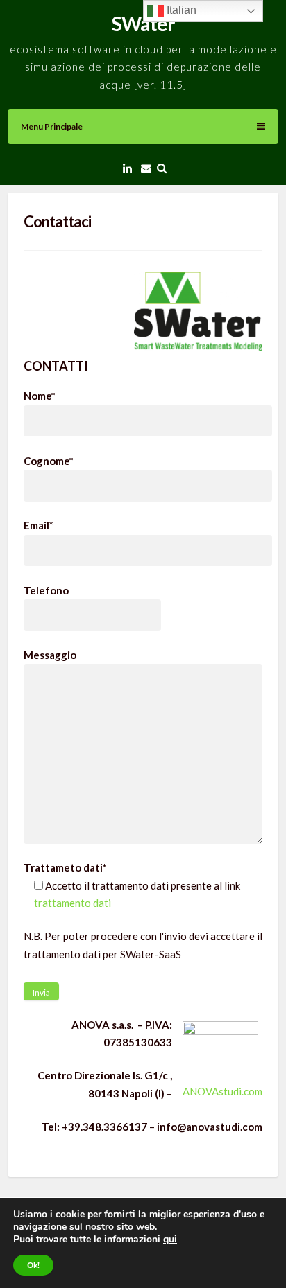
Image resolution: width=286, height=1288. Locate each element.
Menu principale (52, 126)
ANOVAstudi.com (222, 1091)
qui (170, 1239)
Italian (180, 10)
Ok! (33, 1265)
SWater (143, 23)
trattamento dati (72, 903)
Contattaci (57, 221)
